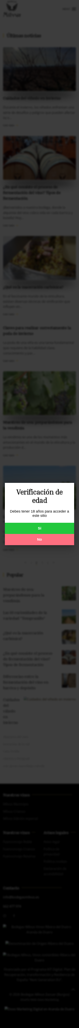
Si (39, 528)
